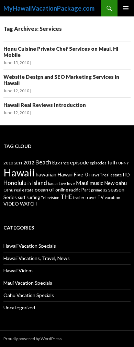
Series (10, 197)
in (29, 183)
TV (101, 197)
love (71, 183)
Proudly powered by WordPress (32, 338)
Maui (82, 182)
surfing (33, 197)
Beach (43, 162)
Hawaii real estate (105, 175)
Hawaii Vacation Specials (29, 246)
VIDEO (11, 204)
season (116, 189)
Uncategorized (19, 307)
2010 (8, 163)
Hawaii (19, 172)
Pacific (74, 190)
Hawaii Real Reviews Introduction (44, 105)
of (51, 189)
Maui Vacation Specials (27, 283)
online (61, 190)
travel (91, 197)
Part (85, 190)
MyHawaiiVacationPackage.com (48, 8)
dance (63, 163)
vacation (112, 197)
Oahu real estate (18, 190)
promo (96, 190)
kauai (53, 183)
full (111, 162)
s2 (105, 190)
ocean (41, 190)
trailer (79, 197)
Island (39, 182)
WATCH (28, 204)
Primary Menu (126, 8)
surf (21, 197)
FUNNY (122, 163)
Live (62, 183)
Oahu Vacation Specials (28, 295)
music (96, 183)
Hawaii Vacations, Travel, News (36, 258)
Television (50, 197)
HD (126, 174)
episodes (98, 162)
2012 (28, 162)
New (109, 183)
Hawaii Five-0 (72, 174)
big (54, 163)
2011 (18, 163)
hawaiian (46, 174)
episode (79, 162)
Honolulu (14, 182)
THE (66, 196)
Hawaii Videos (18, 270)
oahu (121, 182)
